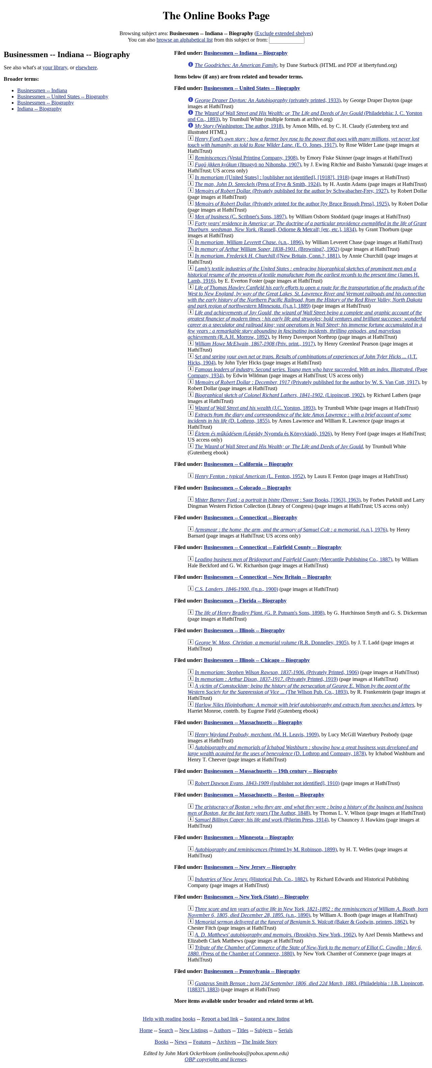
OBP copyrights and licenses (215, 1059)
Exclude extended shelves (283, 33)
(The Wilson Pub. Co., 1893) (299, 689)
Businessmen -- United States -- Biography (62, 96)
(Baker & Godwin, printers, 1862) (301, 922)
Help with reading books (169, 1019)
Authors (222, 1030)
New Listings (193, 1030)
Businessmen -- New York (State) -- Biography (256, 897)
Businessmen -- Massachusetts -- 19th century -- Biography (271, 771)
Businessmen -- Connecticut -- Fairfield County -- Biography (273, 547)
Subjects (263, 1030)
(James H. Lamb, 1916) (303, 275)
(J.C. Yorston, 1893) (255, 408)
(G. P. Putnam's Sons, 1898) (259, 613)
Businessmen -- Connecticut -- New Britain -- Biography (267, 577)
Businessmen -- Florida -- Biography (245, 600)
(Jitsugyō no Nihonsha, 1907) (248, 164)
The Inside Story (259, 1042)
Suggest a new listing (267, 1019)
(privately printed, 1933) (268, 100)
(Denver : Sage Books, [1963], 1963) (277, 500)
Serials (285, 1030)
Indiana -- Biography (39, 109)
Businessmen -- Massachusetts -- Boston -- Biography (264, 795)
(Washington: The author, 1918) (239, 126)
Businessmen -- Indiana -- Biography (246, 53)
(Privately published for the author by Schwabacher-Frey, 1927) (291, 191)
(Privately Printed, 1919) (266, 679)
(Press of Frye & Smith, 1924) (257, 184)
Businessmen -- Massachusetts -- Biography (253, 722)
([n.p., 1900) (236, 589)
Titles (242, 1030)
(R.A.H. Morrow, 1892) (307, 325)
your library (55, 67)
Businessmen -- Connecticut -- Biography (250, 517)
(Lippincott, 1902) (279, 395)
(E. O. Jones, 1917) (303, 142)
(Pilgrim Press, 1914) (261, 820)
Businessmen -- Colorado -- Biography (247, 488)
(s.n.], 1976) (291, 529)
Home (146, 1030)
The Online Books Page (216, 15)
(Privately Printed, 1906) (277, 672)
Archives (226, 1042)
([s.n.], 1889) (307, 297)
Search (166, 1030)
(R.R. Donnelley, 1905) (271, 642)
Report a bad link (219, 1019)
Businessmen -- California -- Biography (248, 464)
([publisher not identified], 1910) (267, 783)
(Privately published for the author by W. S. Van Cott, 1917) (307, 382)
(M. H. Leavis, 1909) (257, 734)
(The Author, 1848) (305, 810)
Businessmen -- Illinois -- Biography (244, 630)
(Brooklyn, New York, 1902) (275, 935)
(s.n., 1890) (308, 912)
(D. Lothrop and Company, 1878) (303, 750)
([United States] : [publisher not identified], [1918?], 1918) (272, 177)
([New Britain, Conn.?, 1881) (267, 256)
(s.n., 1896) (249, 242)
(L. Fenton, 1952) (250, 476)
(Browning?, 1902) (267, 249)
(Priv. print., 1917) (255, 344)
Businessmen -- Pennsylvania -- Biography (252, 971)
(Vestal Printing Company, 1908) (246, 158)
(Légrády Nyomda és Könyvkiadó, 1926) (263, 433)
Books (161, 1042)
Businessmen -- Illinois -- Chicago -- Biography (257, 660)
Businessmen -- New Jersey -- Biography (250, 867)
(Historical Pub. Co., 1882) (251, 879)
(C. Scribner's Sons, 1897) (240, 216)
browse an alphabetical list (185, 40)
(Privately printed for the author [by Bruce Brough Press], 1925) (292, 204)
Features (202, 1042)
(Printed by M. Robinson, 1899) (266, 849)
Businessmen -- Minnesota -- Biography (249, 837)
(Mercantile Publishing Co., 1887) (293, 559)
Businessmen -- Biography (45, 102)
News (180, 1042)
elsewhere (86, 67)
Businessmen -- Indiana (42, 90)
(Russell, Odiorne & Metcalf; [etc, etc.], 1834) (307, 226)
